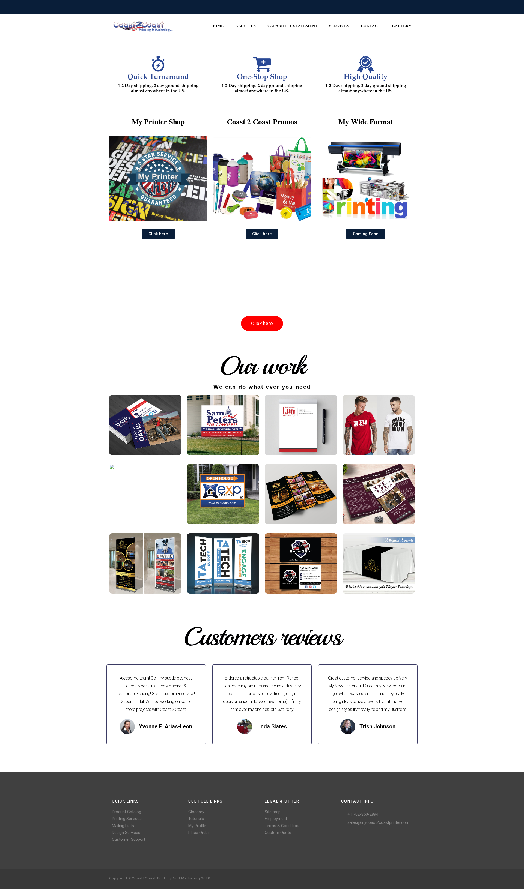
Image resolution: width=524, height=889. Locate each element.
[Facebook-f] (375, 878)
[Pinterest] (393, 878)
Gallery (402, 26)
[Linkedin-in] (410, 878)
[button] (158, 234)
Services (339, 26)
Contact (370, 26)
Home (217, 26)
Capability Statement (292, 26)
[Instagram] (384, 878)
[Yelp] (401, 878)
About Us (245, 26)
